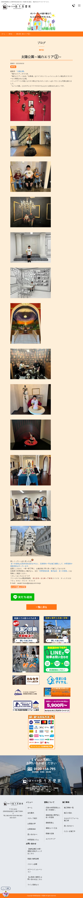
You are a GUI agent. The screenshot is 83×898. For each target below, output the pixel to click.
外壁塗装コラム (33, 840)
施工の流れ (68, 813)
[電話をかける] (73, 5)
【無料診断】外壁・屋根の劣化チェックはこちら (35, 851)
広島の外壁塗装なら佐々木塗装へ (53, 809)
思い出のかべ (32, 834)
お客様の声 (32, 824)
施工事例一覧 (69, 808)
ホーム (30, 808)
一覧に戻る (41, 607)
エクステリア (50, 839)
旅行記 (13, 67)
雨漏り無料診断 (33, 859)
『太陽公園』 (20, 71)
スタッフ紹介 (32, 818)
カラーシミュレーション (35, 870)
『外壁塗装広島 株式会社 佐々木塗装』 (53, 571)
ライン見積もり (33, 885)
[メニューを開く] (79, 5)
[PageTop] (76, 895)
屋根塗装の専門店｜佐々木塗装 (53, 816)
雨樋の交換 (50, 833)
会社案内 (31, 813)
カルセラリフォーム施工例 (71, 819)
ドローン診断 (32, 864)
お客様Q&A (32, 829)
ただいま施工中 (69, 831)
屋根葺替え (50, 823)
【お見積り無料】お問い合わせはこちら (35, 878)
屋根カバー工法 (51, 828)
